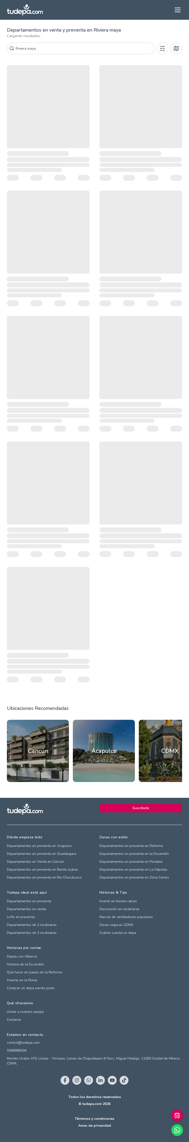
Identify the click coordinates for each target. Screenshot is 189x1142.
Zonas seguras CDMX (116, 924)
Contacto (14, 1019)
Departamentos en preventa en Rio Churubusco (44, 877)
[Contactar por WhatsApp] (177, 1130)
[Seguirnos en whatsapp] (88, 1080)
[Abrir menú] (177, 9)
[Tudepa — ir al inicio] (25, 10)
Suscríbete (140, 808)
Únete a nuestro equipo (25, 1011)
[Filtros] (162, 48)
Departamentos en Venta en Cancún (35, 861)
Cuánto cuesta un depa (117, 932)
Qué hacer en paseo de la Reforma (34, 972)
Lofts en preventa (21, 917)
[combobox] (84, 48)
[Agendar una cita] (177, 1115)
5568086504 (17, 1050)
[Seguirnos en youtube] (112, 1080)
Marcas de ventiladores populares (126, 917)
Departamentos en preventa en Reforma (131, 845)
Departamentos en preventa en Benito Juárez (42, 869)
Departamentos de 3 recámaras (32, 932)
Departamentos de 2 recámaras (32, 924)
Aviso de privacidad (94, 1125)
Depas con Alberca (22, 956)
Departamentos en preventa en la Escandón (134, 853)
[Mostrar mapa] (176, 48)
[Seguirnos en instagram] (76, 1080)
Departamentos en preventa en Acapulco (39, 845)
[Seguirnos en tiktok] (124, 1080)
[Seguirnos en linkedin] (100, 1080)
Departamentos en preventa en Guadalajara (41, 853)
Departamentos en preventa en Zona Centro (134, 877)
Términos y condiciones (94, 1118)
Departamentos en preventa (29, 901)
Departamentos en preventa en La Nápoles (133, 869)
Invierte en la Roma (22, 980)
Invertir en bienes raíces (118, 901)
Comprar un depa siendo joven (31, 988)
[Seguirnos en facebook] (65, 1080)
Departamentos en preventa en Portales (131, 861)
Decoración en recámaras (119, 909)
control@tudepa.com (23, 1042)
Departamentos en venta (26, 909)
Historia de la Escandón (25, 964)
